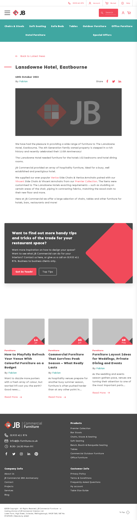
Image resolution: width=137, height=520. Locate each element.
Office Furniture (122, 26)
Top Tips (47, 271)
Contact (8, 482)
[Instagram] (21, 454)
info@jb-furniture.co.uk (24, 440)
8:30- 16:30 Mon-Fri (21, 446)
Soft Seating (37, 26)
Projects (8, 486)
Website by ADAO (21, 516)
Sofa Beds (57, 26)
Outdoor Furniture (94, 26)
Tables (73, 26)
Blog (6, 494)
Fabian (23, 81)
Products (76, 423)
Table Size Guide (79, 490)
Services (8, 490)
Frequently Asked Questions (85, 482)
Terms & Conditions (81, 478)
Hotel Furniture (35, 34)
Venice (55, 177)
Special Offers (102, 34)
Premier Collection (86, 181)
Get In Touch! (24, 271)
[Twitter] (14, 454)
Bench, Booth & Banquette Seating (89, 445)
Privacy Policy (78, 474)
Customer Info (79, 468)
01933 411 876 (18, 435)
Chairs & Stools (14, 26)
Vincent (19, 181)
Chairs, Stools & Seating (83, 436)
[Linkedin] (29, 454)
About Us (9, 474)
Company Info (13, 468)
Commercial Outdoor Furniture (87, 453)
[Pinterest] (36, 454)
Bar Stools (76, 432)
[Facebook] (6, 454)
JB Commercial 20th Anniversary (21, 478)
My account (76, 486)
